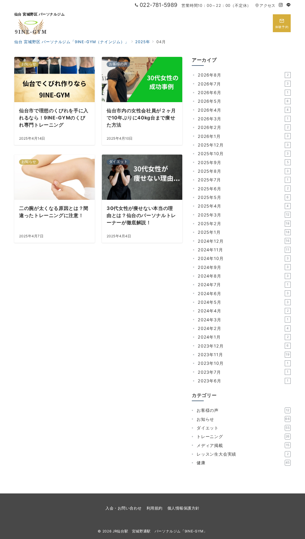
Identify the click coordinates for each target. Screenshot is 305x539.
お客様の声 (243, 410)
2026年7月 (243, 83)
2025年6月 (243, 188)
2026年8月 (243, 74)
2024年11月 (244, 249)
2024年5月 (243, 302)
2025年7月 (243, 179)
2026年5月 (243, 101)
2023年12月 (243, 345)
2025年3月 (244, 214)
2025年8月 (243, 171)
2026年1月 (243, 136)
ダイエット (243, 427)
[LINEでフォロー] (289, 5)
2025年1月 (244, 232)
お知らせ (243, 419)
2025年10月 (243, 153)
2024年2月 (243, 328)
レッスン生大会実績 (243, 454)
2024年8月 (243, 275)
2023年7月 (243, 372)
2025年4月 (243, 205)
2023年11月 (244, 354)
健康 (243, 462)
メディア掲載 (243, 445)
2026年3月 (243, 118)
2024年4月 (243, 310)
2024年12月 (244, 241)
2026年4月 (243, 110)
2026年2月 (243, 127)
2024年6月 (243, 293)
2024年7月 (243, 284)
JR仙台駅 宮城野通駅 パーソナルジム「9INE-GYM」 (160, 531)
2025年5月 (243, 197)
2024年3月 (243, 319)
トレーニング (243, 436)
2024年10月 (243, 258)
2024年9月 (243, 267)
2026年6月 (243, 92)
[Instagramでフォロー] (281, 5)
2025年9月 (243, 162)
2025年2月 (244, 223)
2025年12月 (243, 144)
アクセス (267, 5)
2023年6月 (243, 380)
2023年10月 (243, 363)
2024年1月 (243, 336)
